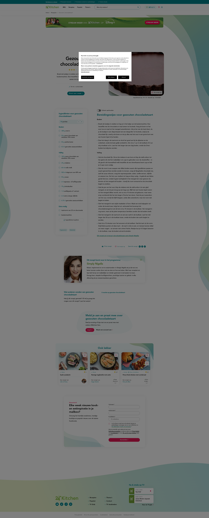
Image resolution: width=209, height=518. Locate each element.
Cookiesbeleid (99, 63)
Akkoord (124, 77)
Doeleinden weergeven (87, 77)
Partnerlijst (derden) (85, 72)
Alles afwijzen (111, 77)
